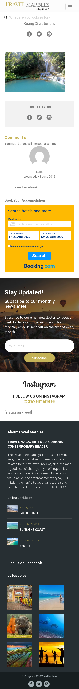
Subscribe (39, 358)
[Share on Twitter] (39, 34)
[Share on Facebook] (29, 34)
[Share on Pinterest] (49, 34)
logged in (27, 143)
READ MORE (59, 487)
